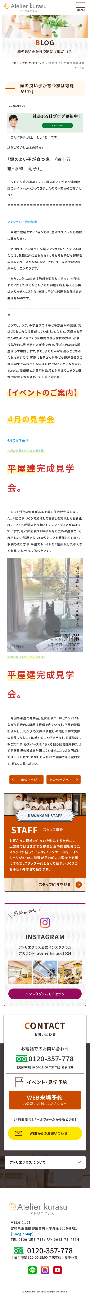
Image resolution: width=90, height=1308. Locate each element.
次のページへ (59, 779)
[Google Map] (22, 1234)
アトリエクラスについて (28, 1162)
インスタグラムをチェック (44, 993)
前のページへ (31, 779)
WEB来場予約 (45, 1099)
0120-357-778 (31, 1239)
